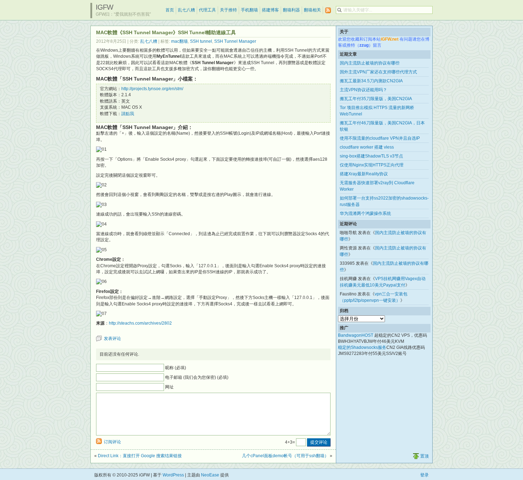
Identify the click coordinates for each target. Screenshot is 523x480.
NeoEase (210, 475)
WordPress (173, 475)
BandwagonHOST (355, 335)
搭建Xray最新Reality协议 (364, 173)
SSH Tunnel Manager (235, 41)
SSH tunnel (201, 41)
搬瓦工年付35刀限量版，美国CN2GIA (376, 98)
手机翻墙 (249, 9)
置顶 (424, 456)
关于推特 (228, 9)
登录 (424, 475)
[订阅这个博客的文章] (328, 10)
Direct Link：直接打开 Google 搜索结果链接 (140, 455)
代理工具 (207, 9)
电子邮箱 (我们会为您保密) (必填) (196, 377)
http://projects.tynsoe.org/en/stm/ (152, 88)
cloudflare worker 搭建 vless (367, 147)
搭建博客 (270, 9)
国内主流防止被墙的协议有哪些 (370, 63)
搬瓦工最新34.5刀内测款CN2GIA (371, 80)
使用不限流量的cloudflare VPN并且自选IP (380, 138)
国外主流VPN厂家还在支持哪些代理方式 (378, 71)
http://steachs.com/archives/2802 (140, 323)
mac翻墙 (179, 41)
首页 (169, 9)
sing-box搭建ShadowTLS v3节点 (371, 156)
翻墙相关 (312, 9)
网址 (169, 386)
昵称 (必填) (175, 367)
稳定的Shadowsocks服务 (362, 347)
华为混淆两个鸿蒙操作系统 (365, 213)
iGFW (104, 7)
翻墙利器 (291, 9)
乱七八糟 (186, 9)
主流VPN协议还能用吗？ (363, 89)
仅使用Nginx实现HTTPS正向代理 (371, 164)
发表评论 (112, 338)
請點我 (127, 113)
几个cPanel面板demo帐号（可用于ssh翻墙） (285, 455)
